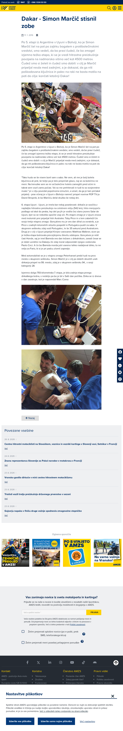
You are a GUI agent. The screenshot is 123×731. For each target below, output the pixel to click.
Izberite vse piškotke (20, 721)
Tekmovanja (40, 676)
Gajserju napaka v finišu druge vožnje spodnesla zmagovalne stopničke (43, 511)
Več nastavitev (87, 721)
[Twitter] (38, 662)
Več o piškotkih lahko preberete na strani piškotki (64, 711)
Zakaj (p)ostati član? (75, 679)
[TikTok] (83, 662)
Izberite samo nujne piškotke (56, 721)
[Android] (94, 662)
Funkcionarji (40, 682)
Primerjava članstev (75, 682)
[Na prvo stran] (15, 8)
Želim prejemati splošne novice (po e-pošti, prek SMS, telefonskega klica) (53, 633)
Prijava (94, 612)
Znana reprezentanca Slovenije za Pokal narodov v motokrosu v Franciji (43, 460)
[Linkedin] (50, 662)
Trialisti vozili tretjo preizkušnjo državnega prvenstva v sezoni (37, 494)
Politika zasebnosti (105, 679)
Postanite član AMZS (75, 676)
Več (6, 448)
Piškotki (100, 676)
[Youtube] (72, 662)
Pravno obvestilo (104, 682)
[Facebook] (27, 662)
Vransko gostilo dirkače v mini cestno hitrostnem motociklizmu (38, 477)
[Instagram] (61, 662)
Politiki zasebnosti (77, 624)
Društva (38, 679)
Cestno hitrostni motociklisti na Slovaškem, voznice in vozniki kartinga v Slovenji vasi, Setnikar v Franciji (60, 444)
